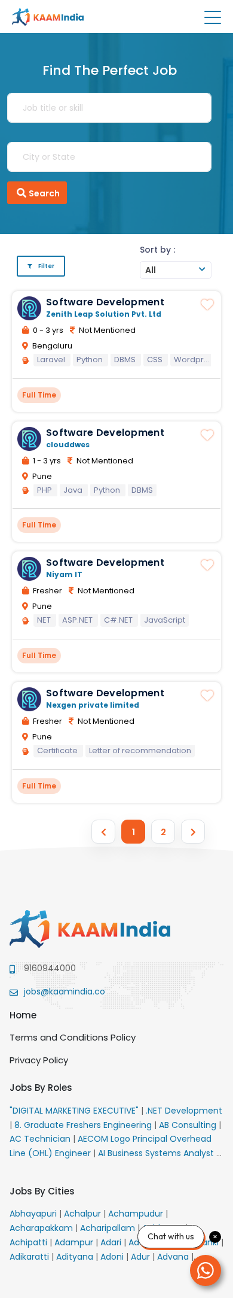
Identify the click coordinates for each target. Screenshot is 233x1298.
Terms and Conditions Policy (73, 1037)
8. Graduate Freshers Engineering (84, 1125)
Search (44, 193)
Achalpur (83, 1214)
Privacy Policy (39, 1060)
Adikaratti (30, 1257)
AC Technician (41, 1139)
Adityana (76, 1257)
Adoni (113, 1257)
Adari (112, 1242)
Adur (141, 1257)
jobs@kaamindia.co (64, 991)
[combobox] (175, 270)
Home (23, 1015)
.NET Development (184, 1111)
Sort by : (157, 250)
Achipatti (30, 1242)
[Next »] (193, 832)
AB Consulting (189, 1125)
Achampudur (136, 1214)
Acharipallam (108, 1228)
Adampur (75, 1242)
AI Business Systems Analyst (157, 1153)
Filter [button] (46, 266)
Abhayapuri (34, 1214)
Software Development (105, 302)
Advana (174, 1257)
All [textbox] (150, 270)
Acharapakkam (42, 1228)
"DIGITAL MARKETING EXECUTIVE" (75, 1111)
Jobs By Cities (42, 1191)
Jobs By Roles (41, 1087)
